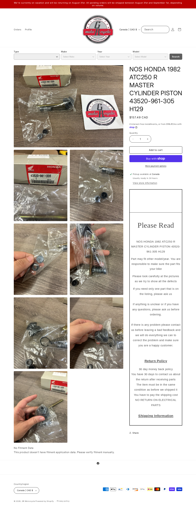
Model (136, 51)
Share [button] (135, 433)
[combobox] (155, 29)
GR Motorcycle (28, 501)
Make (64, 51)
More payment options (155, 166)
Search (176, 56)
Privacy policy (63, 501)
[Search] (165, 29)
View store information (145, 183)
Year (99, 51)
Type (16, 51)
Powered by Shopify (45, 501)
